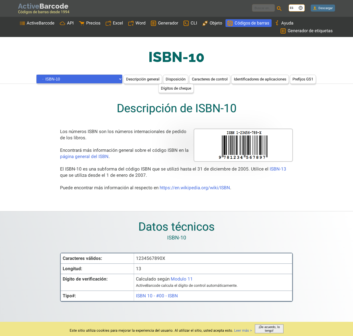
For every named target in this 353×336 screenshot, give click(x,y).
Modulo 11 (182, 279)
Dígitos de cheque (176, 88)
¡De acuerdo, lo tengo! (269, 328)
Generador (168, 22)
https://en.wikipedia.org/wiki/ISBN (195, 187)
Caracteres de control (210, 79)
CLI (194, 22)
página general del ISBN (84, 156)
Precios (93, 22)
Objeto (216, 22)
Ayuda (287, 22)
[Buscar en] (280, 9)
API (70, 22)
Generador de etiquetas (310, 30)
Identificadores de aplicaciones (260, 79)
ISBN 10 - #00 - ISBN (157, 296)
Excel (118, 22)
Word (140, 22)
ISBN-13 (278, 169)
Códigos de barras (252, 22)
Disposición (176, 79)
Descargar (325, 8)
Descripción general (142, 79)
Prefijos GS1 (302, 79)
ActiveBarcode (41, 22)
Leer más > (243, 330)
